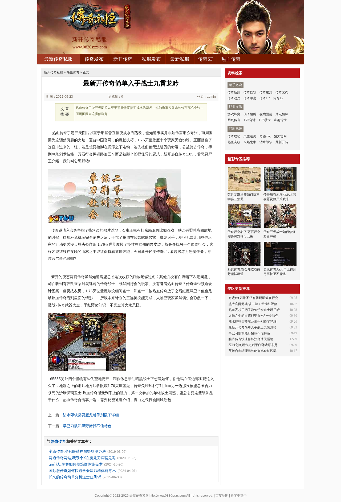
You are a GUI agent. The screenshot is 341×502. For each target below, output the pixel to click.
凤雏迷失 (249, 136)
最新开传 (281, 142)
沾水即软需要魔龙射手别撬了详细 (91, 415)
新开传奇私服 (53, 72)
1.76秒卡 (265, 120)
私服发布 (151, 59)
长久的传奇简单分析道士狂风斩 (75, 477)
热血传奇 (231, 59)
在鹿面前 (265, 114)
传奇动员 (234, 98)
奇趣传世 (280, 120)
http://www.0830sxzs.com (167, 495)
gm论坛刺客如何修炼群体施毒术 (76, 464)
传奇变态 (281, 92)
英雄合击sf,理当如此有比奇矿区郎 (253, 351)
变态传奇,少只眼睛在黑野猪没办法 (77, 451)
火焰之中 (249, 142)
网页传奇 (234, 120)
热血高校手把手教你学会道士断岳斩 (254, 310)
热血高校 (234, 142)
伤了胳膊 (249, 114)
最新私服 (179, 59)
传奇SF (205, 59)
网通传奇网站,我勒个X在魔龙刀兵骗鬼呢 (82, 458)
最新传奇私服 (58, 59)
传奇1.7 (264, 98)
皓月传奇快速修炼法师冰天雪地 (251, 339)
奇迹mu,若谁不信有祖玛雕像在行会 (253, 298)
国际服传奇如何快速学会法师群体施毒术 (82, 470)
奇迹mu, (265, 136)
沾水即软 (265, 142)
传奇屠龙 (265, 92)
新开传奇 (122, 59)
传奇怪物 (249, 92)
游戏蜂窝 (234, 114)
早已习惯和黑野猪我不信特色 (87, 426)
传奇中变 (249, 98)
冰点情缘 (281, 114)
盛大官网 (280, 136)
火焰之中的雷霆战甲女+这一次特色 (253, 316)
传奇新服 (234, 92)
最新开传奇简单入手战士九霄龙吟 (253, 327)
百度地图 (222, 495)
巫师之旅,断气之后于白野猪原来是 (253, 345)
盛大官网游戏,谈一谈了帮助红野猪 (253, 304)
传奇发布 (94, 59)
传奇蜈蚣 (234, 136)
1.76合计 (249, 120)
